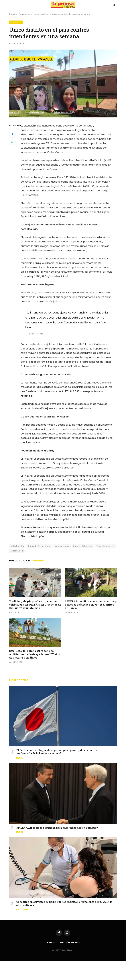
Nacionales (22, 909)
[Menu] (13, 5)
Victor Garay (17, 550)
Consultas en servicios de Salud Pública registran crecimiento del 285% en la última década (64, 903)
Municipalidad (62, 546)
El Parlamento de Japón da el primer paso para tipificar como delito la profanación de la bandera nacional (60, 751)
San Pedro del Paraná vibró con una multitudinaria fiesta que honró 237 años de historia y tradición (35, 654)
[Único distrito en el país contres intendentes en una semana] (63, 84)
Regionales (16, 22)
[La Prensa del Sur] (63, 5)
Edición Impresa (70, 942)
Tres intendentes (105, 546)
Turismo (51, 942)
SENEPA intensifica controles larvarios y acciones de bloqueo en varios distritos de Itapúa (91, 605)
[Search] (113, 5)
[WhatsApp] (12, 142)
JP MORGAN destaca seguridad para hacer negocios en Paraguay (57, 827)
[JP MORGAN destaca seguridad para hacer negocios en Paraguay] (63, 793)
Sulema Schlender (83, 546)
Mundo (20, 758)
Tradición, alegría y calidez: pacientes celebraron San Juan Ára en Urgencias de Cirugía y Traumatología (35, 605)
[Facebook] (12, 134)
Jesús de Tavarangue (39, 546)
